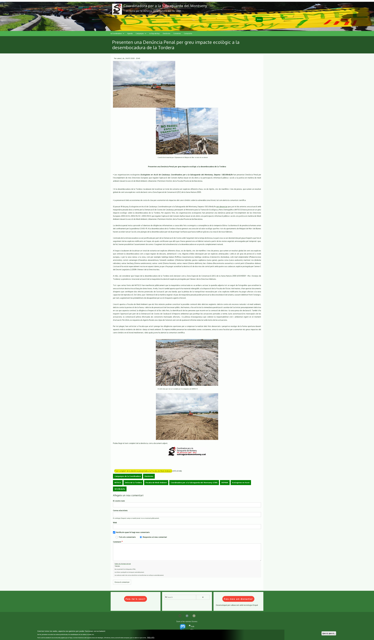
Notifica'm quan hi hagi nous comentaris (133, 532)
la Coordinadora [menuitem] (116, 33)
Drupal (255, 605)
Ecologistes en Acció (241, 482)
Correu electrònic (120, 510)
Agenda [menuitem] (130, 33)
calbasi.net (234, 605)
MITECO (117, 482)
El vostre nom (119, 501)
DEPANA (224, 482)
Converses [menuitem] (177, 33)
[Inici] (117, 9)
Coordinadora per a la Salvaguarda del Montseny (165, 6)
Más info (150, 637)
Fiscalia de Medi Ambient (156, 482)
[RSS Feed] (194, 616)
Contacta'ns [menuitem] (188, 33)
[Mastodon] (187, 616)
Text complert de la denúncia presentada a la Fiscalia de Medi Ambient (143, 471)
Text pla (117, 566)
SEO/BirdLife (119, 489)
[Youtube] (179, 616)
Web (115, 522)
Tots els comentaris (127, 537)
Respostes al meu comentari (155, 537)
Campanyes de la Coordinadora (127, 476)
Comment (117, 542)
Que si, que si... (328, 633)
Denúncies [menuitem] (166, 33)
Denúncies (149, 476)
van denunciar (222, 206)
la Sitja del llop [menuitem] (154, 33)
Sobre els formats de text (123, 564)
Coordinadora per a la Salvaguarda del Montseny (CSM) (194, 482)
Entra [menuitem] (259, 19)
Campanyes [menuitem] (140, 33)
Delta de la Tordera (133, 482)
